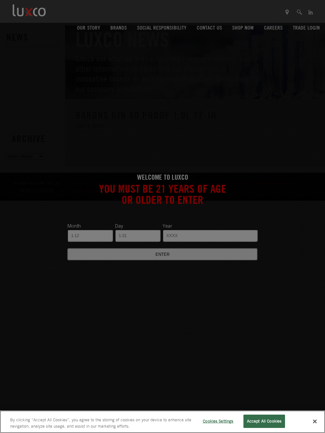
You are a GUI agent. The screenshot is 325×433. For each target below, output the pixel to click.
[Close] (315, 421)
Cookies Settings (218, 421)
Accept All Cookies (264, 421)
